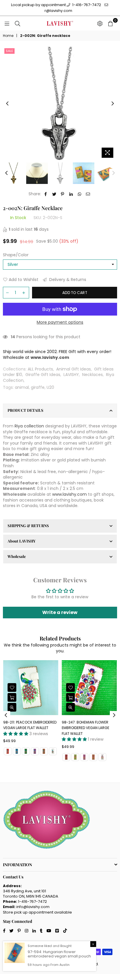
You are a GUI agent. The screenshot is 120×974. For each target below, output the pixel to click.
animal (22, 387)
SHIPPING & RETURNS (28, 525)
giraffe (38, 387)
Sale (9, 51)
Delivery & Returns (67, 279)
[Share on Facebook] (46, 194)
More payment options (60, 322)
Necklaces (92, 374)
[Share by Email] (88, 194)
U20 (50, 387)
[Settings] (100, 23)
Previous (7, 103)
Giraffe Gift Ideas (42, 374)
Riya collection (29, 426)
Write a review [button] (59, 612)
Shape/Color (16, 255)
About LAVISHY (22, 540)
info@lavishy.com (33, 906)
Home (8, 35)
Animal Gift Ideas (73, 369)
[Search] (17, 23)
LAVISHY (71, 374)
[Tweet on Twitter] (54, 194)
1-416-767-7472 (86, 5)
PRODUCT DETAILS (25, 410)
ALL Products (40, 369)
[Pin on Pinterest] (63, 194)
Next (112, 103)
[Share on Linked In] (71, 194)
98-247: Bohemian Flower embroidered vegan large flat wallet (85, 728)
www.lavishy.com (69, 494)
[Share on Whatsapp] (79, 194)
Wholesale (17, 556)
